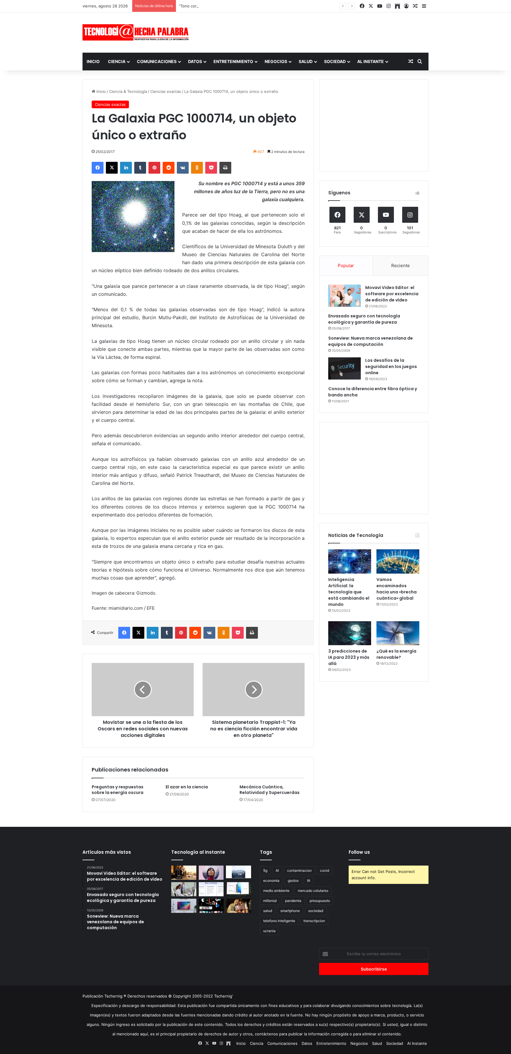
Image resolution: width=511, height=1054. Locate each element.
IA (308, 880)
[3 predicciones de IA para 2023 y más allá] (349, 633)
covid (324, 870)
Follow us (359, 852)
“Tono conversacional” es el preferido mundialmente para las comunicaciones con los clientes (265, 6)
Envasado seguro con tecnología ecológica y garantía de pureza (364, 319)
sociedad (315, 910)
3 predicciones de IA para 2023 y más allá (348, 657)
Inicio (93, 61)
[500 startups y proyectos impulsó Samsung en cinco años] (211, 906)
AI (277, 870)
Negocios (276, 61)
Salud (306, 61)
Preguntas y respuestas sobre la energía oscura (117, 789)
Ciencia (116, 61)
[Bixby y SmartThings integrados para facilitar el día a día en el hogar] (211, 889)
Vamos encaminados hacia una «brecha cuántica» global (396, 589)
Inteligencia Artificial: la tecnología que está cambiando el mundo (348, 592)
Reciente (400, 265)
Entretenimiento (233, 61)
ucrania (269, 931)
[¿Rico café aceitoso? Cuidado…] (183, 873)
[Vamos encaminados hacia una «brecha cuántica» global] (397, 561)
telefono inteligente (279, 921)
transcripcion (314, 921)
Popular (346, 265)
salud (267, 910)
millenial (270, 900)
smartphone (290, 910)
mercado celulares (313, 890)
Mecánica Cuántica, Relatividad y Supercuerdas (270, 789)
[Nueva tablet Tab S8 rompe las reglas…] (238, 906)
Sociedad (335, 61)
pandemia (293, 900)
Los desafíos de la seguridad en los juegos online (391, 366)
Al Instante (370, 61)
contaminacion (299, 870)
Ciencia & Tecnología (128, 91)
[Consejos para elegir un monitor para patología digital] (183, 889)
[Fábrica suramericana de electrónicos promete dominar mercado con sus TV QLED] (183, 906)
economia (271, 880)
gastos (293, 880)
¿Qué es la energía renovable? (396, 654)
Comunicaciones (157, 61)
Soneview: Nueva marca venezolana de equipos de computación (370, 341)
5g (265, 870)
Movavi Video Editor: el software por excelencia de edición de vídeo (391, 294)
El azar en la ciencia (187, 787)
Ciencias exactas (165, 91)
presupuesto (320, 900)
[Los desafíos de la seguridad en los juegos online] (344, 368)
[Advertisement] (314, 31)
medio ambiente (276, 890)
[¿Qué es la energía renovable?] (397, 633)
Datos (195, 61)
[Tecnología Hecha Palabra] (137, 32)
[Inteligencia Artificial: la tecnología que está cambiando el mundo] (349, 561)
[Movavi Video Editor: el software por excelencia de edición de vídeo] (344, 296)
